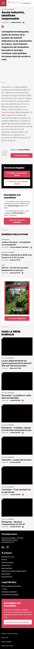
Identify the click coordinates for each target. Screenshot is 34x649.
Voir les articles (23, 155)
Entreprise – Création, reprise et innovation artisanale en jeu (16, 428)
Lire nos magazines (18, 318)
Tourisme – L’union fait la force (17, 460)
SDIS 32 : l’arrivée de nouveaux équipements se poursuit (15, 269)
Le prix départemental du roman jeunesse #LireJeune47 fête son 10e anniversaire (17, 363)
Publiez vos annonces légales (18, 174)
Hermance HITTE (15, 260)
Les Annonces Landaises (10, 595)
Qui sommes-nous (8, 557)
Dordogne (5, 239)
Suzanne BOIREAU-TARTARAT (19, 247)
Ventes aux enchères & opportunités (14, 571)
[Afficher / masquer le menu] (3, 3)
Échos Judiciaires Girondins (11, 586)
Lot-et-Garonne (8, 9)
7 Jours (4, 589)
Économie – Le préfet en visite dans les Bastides (16, 396)
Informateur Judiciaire (9, 592)
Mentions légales (7, 641)
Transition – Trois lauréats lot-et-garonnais (16, 490)
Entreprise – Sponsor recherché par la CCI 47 (13, 523)
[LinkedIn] (3, 547)
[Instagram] (7, 547)
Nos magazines (7, 568)
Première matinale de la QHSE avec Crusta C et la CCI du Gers (17, 256)
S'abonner (27, 3)
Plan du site (5, 637)
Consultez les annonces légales (18, 183)
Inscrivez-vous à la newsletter (17, 221)
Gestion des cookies (8, 645)
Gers (3, 265)
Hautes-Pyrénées (8, 252)
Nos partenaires (7, 577)
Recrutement (6, 574)
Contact (4, 559)
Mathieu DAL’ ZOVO (15, 368)
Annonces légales (8, 562)
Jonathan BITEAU (15, 22)
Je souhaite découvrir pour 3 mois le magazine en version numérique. (16, 213)
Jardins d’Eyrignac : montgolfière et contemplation (16, 243)
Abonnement (6, 565)
